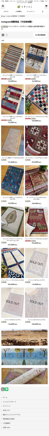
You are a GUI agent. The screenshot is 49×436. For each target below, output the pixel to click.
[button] (3, 6)
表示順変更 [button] (41, 35)
